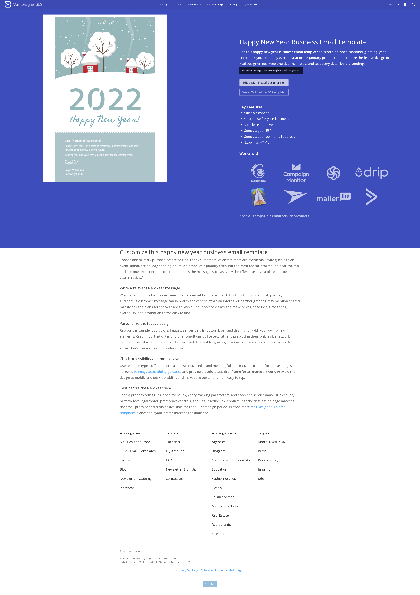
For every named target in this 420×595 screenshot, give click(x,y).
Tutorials (173, 442)
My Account (175, 451)
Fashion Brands (224, 478)
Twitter (125, 460)
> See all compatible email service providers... (275, 216)
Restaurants (221, 524)
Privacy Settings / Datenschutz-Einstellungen (210, 570)
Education (219, 469)
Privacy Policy (268, 460)
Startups (218, 533)
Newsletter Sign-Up (181, 469)
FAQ (169, 460)
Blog (123, 469)
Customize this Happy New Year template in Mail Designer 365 (271, 70)
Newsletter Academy (136, 478)
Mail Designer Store (135, 442)
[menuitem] (395, 4)
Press (262, 451)
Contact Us (174, 478)
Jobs (261, 478)
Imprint (264, 469)
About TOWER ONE (272, 442)
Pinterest (127, 488)
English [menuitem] (210, 584)
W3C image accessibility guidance (155, 371)
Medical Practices (225, 506)
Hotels (217, 488)
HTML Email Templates (138, 451)
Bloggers (219, 451)
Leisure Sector (223, 497)
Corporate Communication (232, 460)
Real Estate (220, 515)
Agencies (219, 442)
